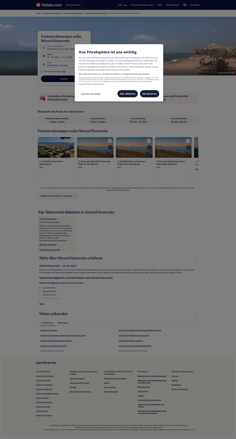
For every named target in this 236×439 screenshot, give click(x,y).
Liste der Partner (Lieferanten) (91, 84)
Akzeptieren (149, 93)
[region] (119, 73)
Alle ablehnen (127, 93)
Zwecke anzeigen (91, 93)
